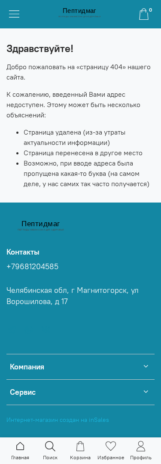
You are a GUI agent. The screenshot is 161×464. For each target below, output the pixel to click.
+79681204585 (32, 266)
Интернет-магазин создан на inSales (57, 420)
